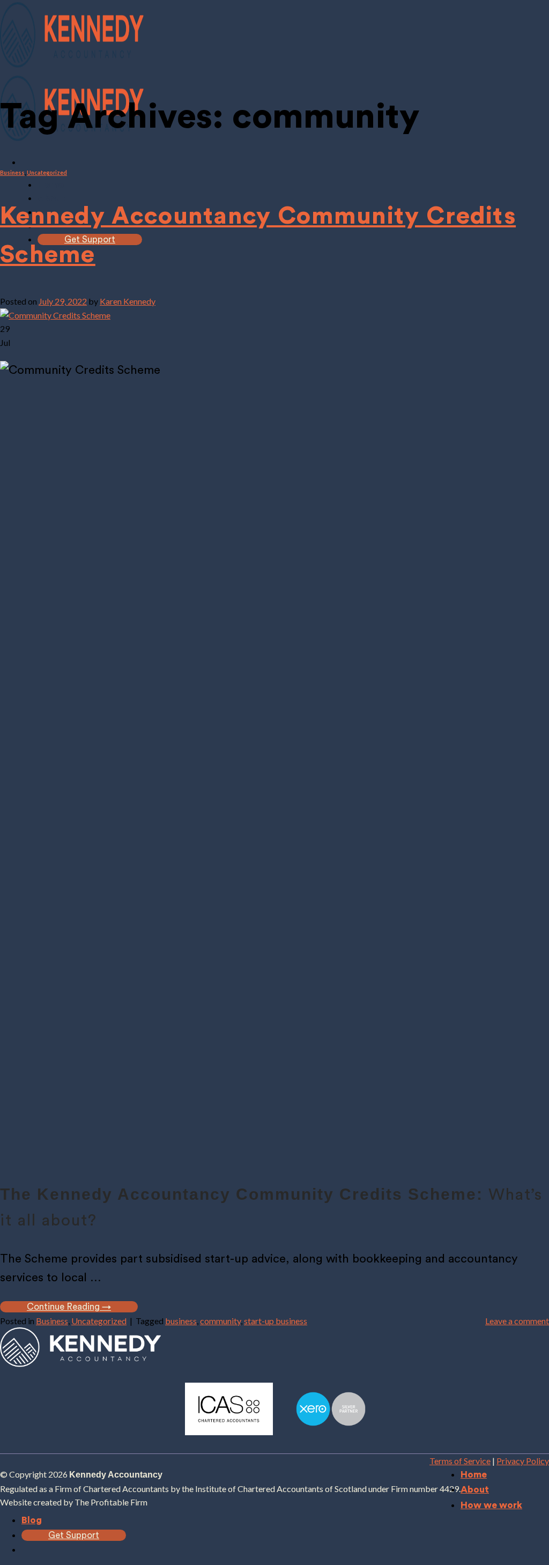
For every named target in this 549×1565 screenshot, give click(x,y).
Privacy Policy (522, 1461)
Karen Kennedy (127, 301)
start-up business (275, 1321)
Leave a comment (517, 1321)
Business (12, 172)
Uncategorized (47, 172)
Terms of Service (460, 1461)
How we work (491, 1505)
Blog (31, 1520)
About (475, 1489)
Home (51, 184)
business (181, 1321)
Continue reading (69, 1306)
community (220, 1321)
